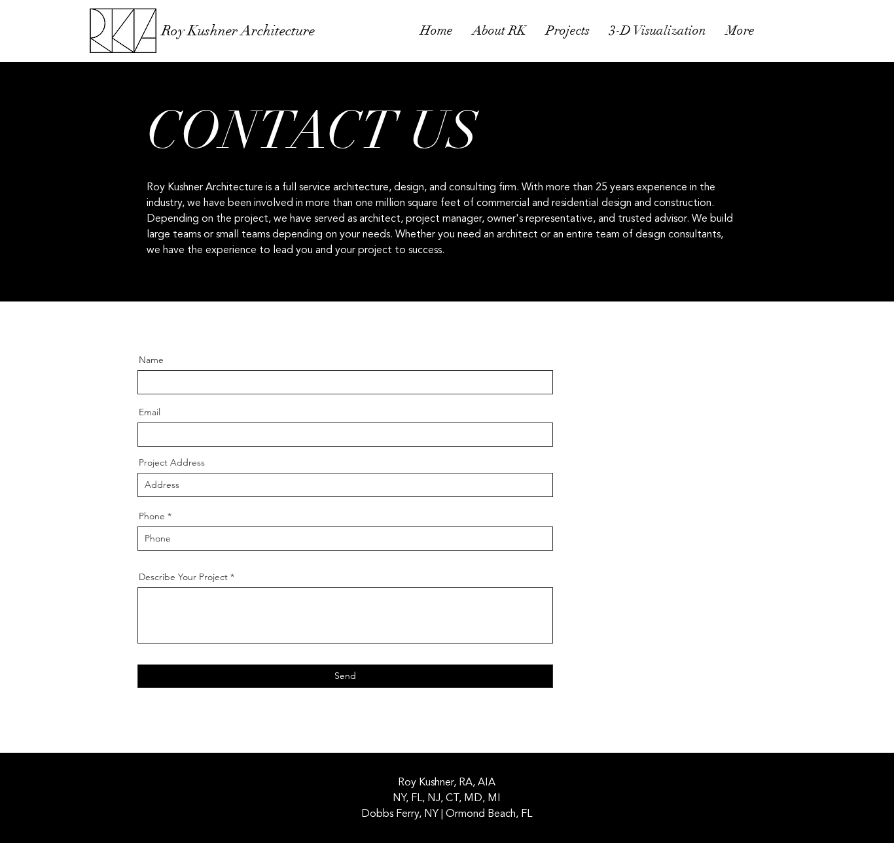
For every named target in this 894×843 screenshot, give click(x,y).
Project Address (172, 462)
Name (151, 359)
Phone (152, 516)
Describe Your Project (183, 576)
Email (149, 412)
